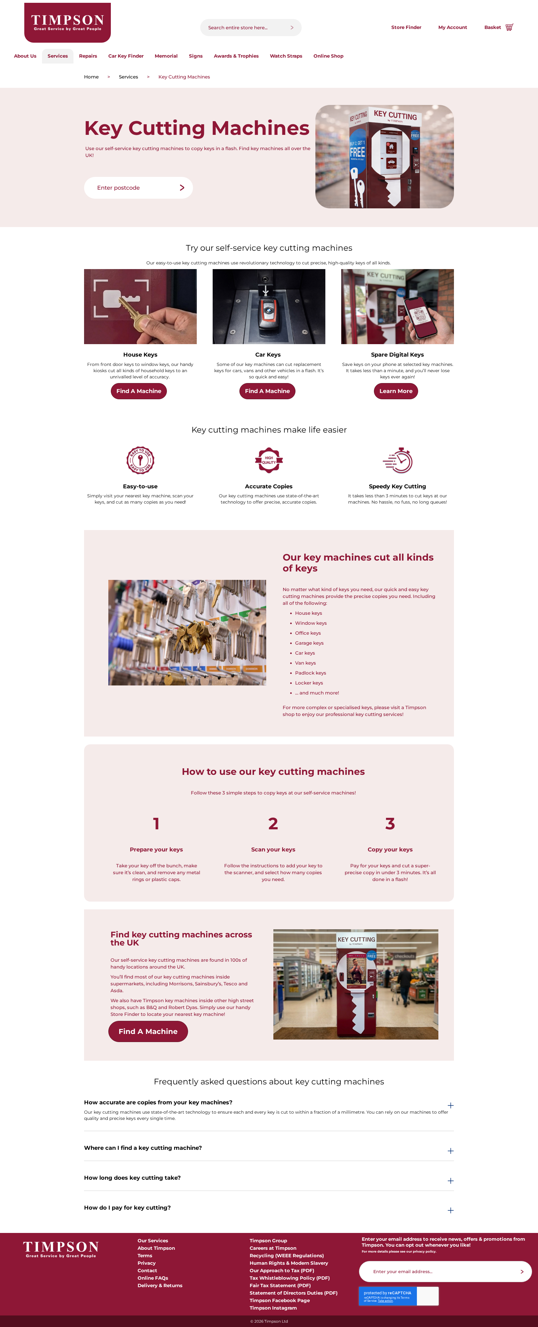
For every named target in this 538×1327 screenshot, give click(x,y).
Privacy (147, 1263)
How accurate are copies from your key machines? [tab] (158, 1103)
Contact (147, 1270)
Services (129, 77)
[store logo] (67, 23)
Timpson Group (268, 1241)
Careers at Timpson (273, 1248)
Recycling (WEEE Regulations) (287, 1255)
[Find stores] (182, 188)
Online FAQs (153, 1278)
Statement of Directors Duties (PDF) (293, 1293)
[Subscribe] (522, 1271)
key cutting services (379, 714)
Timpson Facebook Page (280, 1300)
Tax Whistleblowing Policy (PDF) (290, 1278)
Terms (145, 1255)
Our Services (153, 1241)
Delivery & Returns (160, 1285)
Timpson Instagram (273, 1308)
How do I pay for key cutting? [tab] (127, 1208)
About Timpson (156, 1248)
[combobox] (251, 27)
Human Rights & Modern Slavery (289, 1263)
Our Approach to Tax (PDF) (282, 1270)
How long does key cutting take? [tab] (132, 1178)
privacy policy (424, 1251)
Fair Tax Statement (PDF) (280, 1285)
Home (92, 77)
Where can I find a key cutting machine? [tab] (143, 1148)
